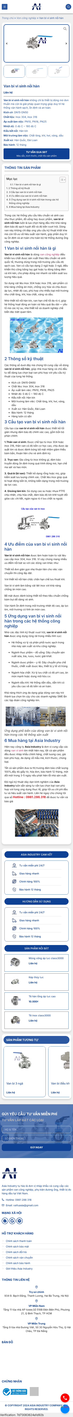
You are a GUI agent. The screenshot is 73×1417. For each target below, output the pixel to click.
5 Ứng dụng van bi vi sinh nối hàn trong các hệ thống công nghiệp (34, 201)
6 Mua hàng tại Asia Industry (24, 207)
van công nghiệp (50, 254)
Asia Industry (9, 1185)
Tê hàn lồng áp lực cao (42, 996)
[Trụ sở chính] (36, 1287)
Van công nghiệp (26, 17)
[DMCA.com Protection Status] (34, 1395)
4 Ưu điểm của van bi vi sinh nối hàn (28, 196)
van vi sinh (17, 750)
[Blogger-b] (5, 1221)
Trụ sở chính (36, 1291)
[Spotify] (19, 1221)
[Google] (12, 1221)
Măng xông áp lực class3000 (46, 958)
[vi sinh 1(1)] (36, 43)
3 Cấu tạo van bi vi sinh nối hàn (25, 192)
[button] (6, 43)
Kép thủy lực (36, 977)
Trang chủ (8, 17)
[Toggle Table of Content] (61, 180)
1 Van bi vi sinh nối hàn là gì (27, 184)
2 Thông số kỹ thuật (19, 188)
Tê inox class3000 (40, 1015)
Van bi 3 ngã (14, 1083)
